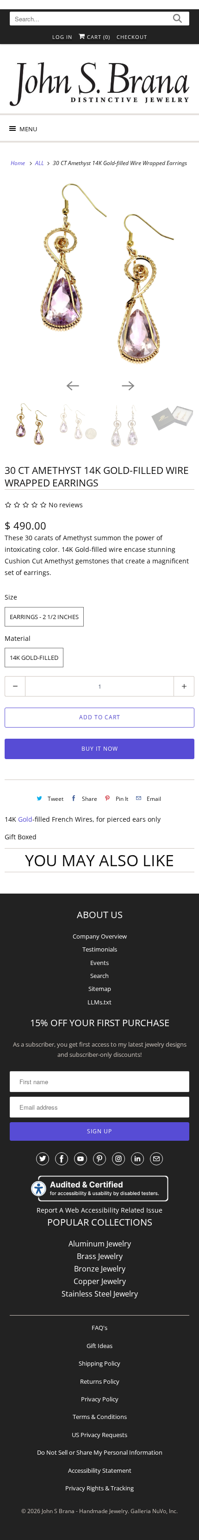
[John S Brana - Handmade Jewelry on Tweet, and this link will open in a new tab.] (42, 1158)
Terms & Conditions (100, 1416)
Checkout (132, 36)
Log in (62, 36)
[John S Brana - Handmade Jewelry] (100, 82)
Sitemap (99, 988)
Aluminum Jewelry (99, 1244)
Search (99, 975)
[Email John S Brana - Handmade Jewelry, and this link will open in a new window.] (156, 1158)
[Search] (177, 19)
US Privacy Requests (99, 1435)
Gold (25, 819)
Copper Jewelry (100, 1281)
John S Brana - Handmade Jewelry (85, 1511)
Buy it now (99, 749)
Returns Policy (99, 1381)
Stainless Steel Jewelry (100, 1294)
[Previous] (72, 385)
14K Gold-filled (34, 657)
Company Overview (100, 936)
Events (99, 963)
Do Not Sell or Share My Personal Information (99, 1452)
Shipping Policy (99, 1363)
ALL (40, 163)
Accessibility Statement (99, 1470)
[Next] (127, 385)
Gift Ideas (99, 1346)
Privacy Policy (99, 1399)
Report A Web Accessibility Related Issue (99, 1210)
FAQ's (99, 1327)
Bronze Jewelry (99, 1269)
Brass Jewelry (100, 1256)
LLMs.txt (99, 1002)
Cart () (97, 36)
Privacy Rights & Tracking (99, 1488)
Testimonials (99, 949)
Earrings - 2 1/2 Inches (44, 617)
